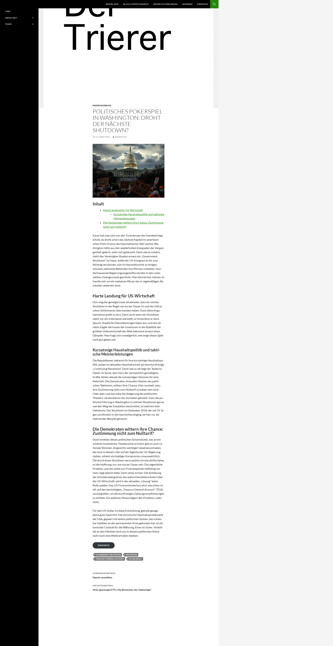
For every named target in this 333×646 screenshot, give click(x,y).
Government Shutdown (108, 555)
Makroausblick (102, 105)
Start (8, 11)
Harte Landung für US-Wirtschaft (123, 210)
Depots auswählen (104, 575)
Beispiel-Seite (112, 4)
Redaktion (121, 137)
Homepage (187, 4)
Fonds (8, 24)
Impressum (202, 4)
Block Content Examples (136, 4)
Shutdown (131, 555)
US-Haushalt (135, 559)
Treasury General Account (110, 559)
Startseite (103, 545)
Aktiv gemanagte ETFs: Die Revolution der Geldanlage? (122, 587)
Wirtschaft (11, 18)
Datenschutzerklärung (165, 4)
